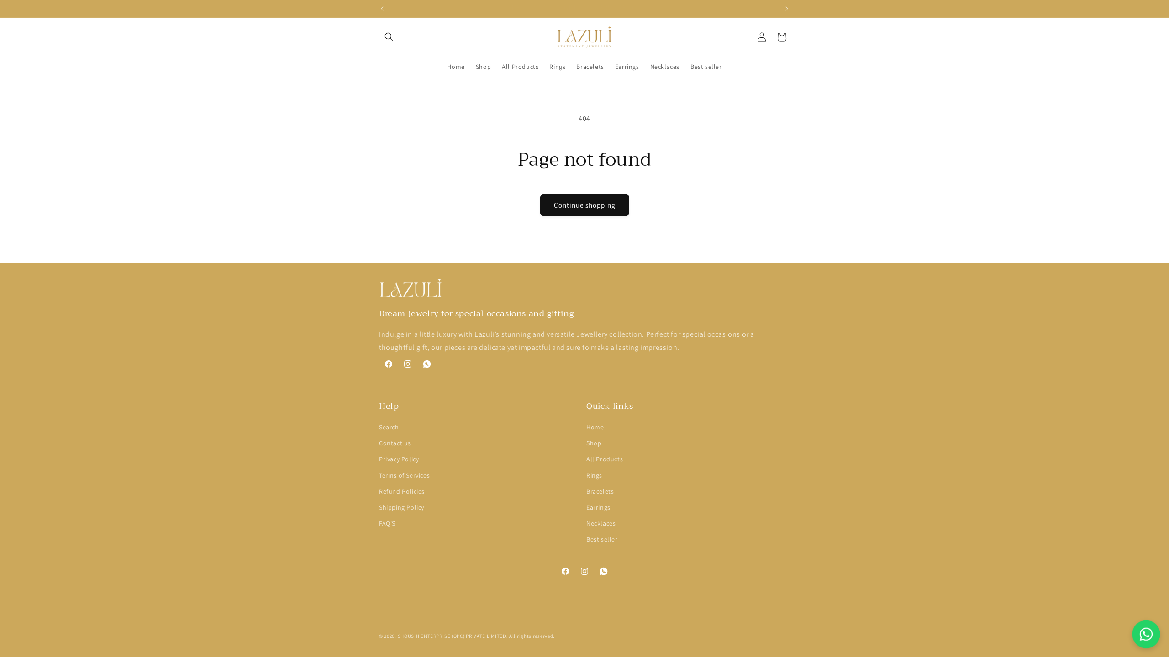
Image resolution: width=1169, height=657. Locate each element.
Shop (593, 443)
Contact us (395, 443)
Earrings (598, 507)
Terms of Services (404, 475)
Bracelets (600, 491)
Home (595, 427)
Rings (594, 475)
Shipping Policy (401, 507)
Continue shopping (585, 205)
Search (389, 427)
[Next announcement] (787, 8)
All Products (604, 459)
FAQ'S (387, 523)
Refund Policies (402, 491)
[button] (389, 37)
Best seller (602, 539)
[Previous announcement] (382, 8)
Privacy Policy (399, 459)
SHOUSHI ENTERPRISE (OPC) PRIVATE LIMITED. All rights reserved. (476, 636)
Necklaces (601, 523)
